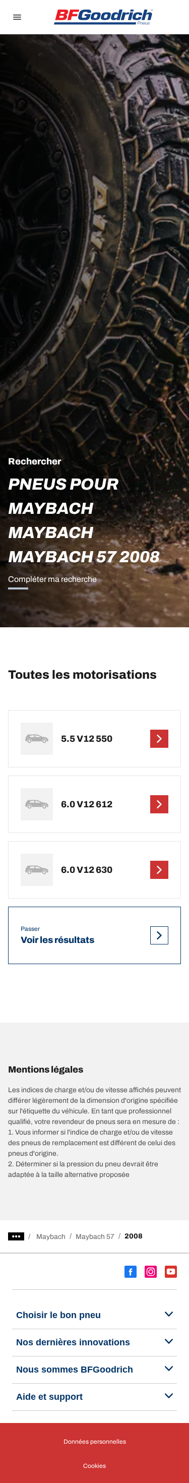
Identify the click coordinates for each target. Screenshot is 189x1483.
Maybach (51, 1236)
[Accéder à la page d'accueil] (104, 17)
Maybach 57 (95, 1236)
